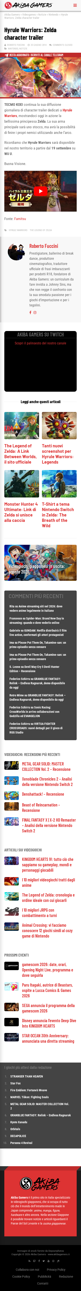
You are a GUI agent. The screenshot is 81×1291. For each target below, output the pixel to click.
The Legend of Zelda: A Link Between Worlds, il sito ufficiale (20, 453)
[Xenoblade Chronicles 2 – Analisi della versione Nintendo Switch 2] (11, 784)
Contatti (42, 1283)
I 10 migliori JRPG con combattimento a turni (39, 912)
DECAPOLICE (18, 1136)
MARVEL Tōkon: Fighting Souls (29, 1097)
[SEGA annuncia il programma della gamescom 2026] (11, 1010)
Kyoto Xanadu (18, 1122)
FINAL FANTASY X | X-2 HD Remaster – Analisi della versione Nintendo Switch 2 (49, 825)
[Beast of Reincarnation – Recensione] (11, 809)
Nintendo (54, 14)
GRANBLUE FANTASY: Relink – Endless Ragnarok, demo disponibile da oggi (37, 683)
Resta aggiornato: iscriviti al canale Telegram (36, 55)
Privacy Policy (56, 1269)
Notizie (42, 14)
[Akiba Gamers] (28, 8)
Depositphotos (56, 1250)
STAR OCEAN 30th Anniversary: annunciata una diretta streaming (48, 1038)
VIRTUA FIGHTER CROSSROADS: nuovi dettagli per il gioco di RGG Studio (36, 728)
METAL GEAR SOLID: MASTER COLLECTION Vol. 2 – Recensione (46, 766)
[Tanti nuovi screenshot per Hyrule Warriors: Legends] (59, 438)
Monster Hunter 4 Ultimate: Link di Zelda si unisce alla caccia (21, 512)
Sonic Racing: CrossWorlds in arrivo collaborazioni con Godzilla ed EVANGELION (34, 712)
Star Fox (15, 1083)
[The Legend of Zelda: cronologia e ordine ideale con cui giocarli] (11, 899)
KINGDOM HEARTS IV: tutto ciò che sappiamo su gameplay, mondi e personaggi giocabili (47, 865)
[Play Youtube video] (40, 191)
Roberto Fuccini (16, 45)
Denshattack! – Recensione (43, 794)
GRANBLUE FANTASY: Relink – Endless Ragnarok (40, 1115)
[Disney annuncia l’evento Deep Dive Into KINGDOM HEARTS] (11, 1025)
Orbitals (15, 1129)
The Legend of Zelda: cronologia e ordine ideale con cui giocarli (48, 897)
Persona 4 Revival (21, 1143)
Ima (12, 642)
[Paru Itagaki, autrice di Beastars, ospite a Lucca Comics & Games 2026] (11, 989)
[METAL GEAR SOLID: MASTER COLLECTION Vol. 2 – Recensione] (11, 769)
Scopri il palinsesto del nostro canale (40, 343)
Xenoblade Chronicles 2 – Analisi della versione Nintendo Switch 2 (47, 781)
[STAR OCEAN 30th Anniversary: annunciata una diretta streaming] (11, 1040)
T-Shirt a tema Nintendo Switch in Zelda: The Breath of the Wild (58, 514)
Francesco (16, 618)
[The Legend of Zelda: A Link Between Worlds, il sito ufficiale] (21, 438)
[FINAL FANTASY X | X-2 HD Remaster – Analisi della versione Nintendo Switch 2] (11, 824)
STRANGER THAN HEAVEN (26, 1076)
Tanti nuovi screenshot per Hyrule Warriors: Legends (58, 453)
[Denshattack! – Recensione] (11, 799)
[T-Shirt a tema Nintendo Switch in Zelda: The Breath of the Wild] (59, 496)
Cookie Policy (21, 1276)
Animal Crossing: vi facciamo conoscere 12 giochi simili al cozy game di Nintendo (47, 930)
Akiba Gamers (12, 14)
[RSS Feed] (29, 1261)
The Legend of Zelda (41, 230)
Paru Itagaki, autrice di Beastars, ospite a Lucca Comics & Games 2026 (47, 990)
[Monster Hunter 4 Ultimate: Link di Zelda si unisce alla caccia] (21, 496)
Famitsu (20, 219)
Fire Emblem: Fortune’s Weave (28, 1090)
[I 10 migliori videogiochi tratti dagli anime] (11, 884)
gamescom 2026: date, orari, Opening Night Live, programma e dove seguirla (47, 970)
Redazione (66, 1276)
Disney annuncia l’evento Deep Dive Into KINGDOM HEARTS (49, 1023)
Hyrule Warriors (18, 230)
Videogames (29, 14)
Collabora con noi (27, 1269)
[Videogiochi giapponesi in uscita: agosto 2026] (40, 580)
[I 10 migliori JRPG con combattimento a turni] (11, 914)
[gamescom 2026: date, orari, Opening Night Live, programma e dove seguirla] (11, 969)
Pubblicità (44, 1276)
